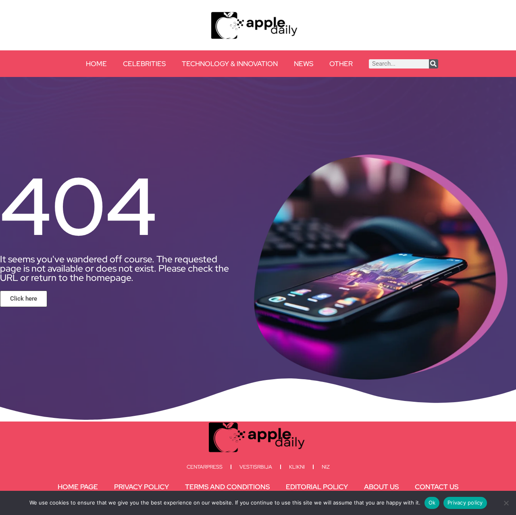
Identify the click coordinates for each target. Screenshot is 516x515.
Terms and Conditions (227, 486)
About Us (381, 486)
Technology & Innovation (230, 63)
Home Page (78, 486)
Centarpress (205, 466)
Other (341, 63)
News (303, 63)
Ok (432, 502)
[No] (506, 503)
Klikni (297, 466)
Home (96, 63)
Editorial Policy (317, 486)
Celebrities (144, 63)
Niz (326, 466)
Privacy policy (465, 502)
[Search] (433, 64)
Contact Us (436, 486)
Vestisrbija (255, 466)
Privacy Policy (141, 486)
